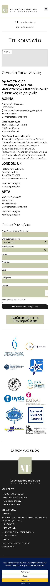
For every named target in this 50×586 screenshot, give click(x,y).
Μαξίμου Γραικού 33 (11, 197)
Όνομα (5, 254)
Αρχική (19, 27)
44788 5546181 (13, 175)
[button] (46, 9)
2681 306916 (10, 203)
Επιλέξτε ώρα (8, 247)
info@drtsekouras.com (15, 116)
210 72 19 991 (10, 113)
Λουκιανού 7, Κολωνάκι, (13, 104)
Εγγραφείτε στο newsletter (13, 299)
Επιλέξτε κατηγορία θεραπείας (16, 231)
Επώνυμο (6, 262)
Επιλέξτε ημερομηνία (11, 239)
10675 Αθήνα (8, 107)
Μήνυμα (5, 285)
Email (4, 270)
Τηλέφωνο (6, 278)
